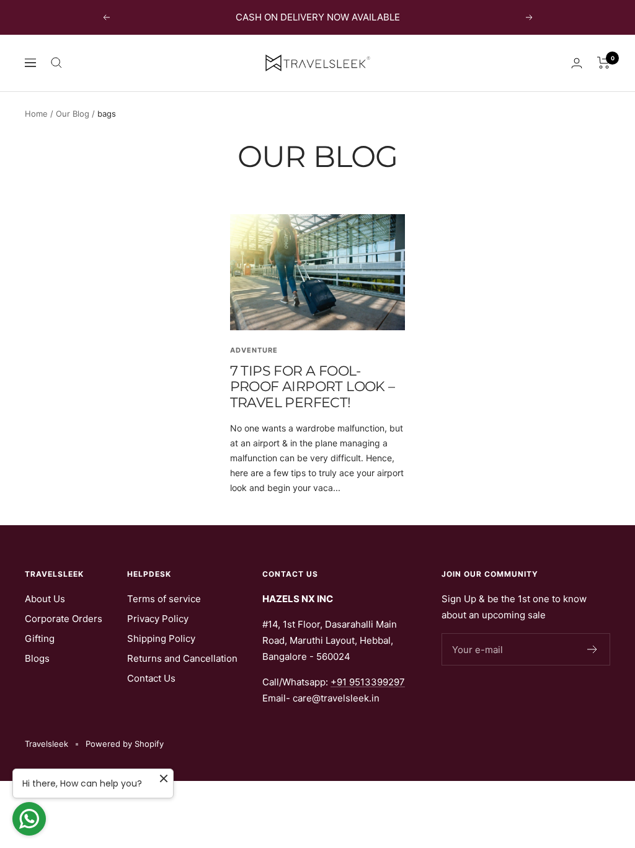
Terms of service (164, 599)
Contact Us (151, 678)
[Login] (576, 63)
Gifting (40, 638)
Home (36, 114)
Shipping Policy (161, 638)
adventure (254, 350)
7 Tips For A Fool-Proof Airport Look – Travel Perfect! (312, 387)
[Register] (592, 649)
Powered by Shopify (125, 744)
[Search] (56, 62)
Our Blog (72, 114)
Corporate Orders (63, 619)
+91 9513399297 (368, 682)
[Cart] (603, 62)
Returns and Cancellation (182, 658)
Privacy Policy (158, 619)
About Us (45, 599)
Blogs (37, 658)
